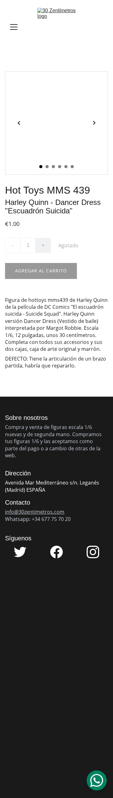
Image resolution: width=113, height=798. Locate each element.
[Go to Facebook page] (59, 552)
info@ (12, 511)
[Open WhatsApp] (97, 780)
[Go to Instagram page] (93, 552)
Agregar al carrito (41, 271)
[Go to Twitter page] (23, 552)
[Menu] (14, 27)
